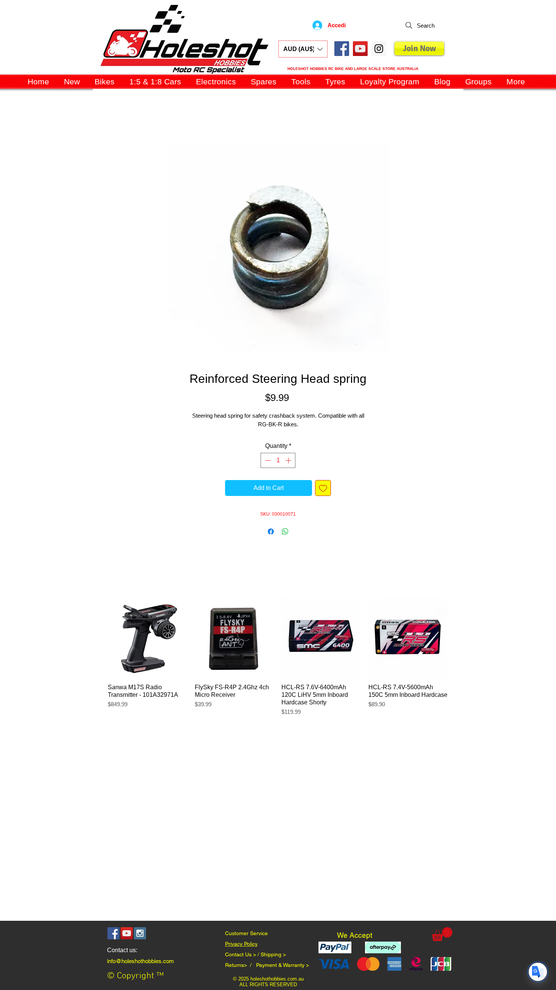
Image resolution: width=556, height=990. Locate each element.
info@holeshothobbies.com (140, 962)
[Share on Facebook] (270, 533)
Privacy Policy (241, 945)
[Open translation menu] (538, 972)
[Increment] (289, 462)
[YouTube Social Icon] (360, 48)
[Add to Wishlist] (323, 489)
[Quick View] (147, 639)
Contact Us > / (243, 956)
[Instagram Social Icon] (140, 935)
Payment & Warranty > (282, 967)
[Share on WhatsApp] (285, 533)
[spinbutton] (278, 462)
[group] (277, 662)
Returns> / (240, 967)
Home (101, 118)
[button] (303, 49)
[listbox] (303, 49)
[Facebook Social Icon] (341, 48)
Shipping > (273, 956)
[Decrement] (267, 462)
